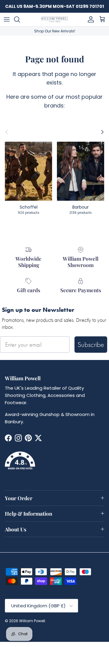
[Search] (20, 19)
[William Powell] (54, 19)
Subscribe (91, 344)
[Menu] (6, 19)
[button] (54, 464)
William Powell (32, 620)
